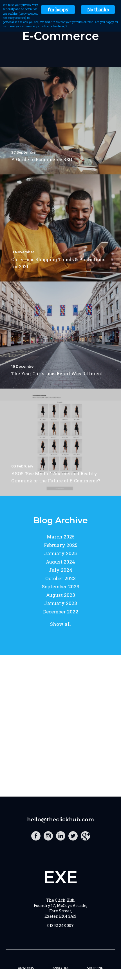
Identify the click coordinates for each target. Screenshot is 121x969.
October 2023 (60, 578)
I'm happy (58, 9)
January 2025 (60, 553)
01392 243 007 (60, 925)
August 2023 (60, 595)
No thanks (98, 9)
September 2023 (60, 586)
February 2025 (60, 545)
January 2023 (60, 603)
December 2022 (60, 611)
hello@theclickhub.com (60, 819)
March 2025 (61, 536)
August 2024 (60, 561)
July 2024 (60, 570)
